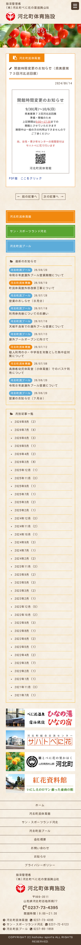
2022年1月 (22, 679)
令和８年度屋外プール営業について (33, 383)
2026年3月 (22, 462)
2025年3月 (22, 502)
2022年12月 (23, 606)
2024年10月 (23, 534)
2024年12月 (23, 518)
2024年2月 (22, 558)
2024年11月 (23, 526)
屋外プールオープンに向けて (29, 337)
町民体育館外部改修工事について (32, 286)
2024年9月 (22, 542)
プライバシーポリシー (40, 865)
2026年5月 (22, 446)
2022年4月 (22, 655)
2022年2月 (22, 671)
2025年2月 (22, 510)
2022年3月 (22, 663)
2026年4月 (22, 454)
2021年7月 (22, 695)
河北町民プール (40, 831)
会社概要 (40, 839)
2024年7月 (22, 550)
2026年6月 (22, 438)
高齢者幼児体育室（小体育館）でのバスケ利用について (39, 368)
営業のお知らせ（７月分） (28, 396)
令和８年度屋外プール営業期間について (36, 273)
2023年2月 (22, 598)
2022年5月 (22, 647)
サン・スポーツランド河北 (40, 822)
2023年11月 (23, 566)
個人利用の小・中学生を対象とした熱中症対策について (39, 352)
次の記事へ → (54, 196)
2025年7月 (22, 494)
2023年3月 (22, 590)
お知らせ (40, 856)
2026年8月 (22, 421)
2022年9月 (22, 622)
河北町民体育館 (40, 813)
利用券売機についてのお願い (29, 311)
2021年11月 (23, 687)
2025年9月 (22, 486)
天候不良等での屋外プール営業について (36, 324)
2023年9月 (22, 574)
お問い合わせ (40, 848)
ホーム (40, 805)
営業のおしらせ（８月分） (28, 298)
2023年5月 (22, 582)
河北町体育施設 (30, 16)
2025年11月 (23, 478)
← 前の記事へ (27, 196)
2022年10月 (23, 614)
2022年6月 (22, 638)
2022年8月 (22, 631)
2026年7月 (22, 430)
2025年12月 (23, 470)
